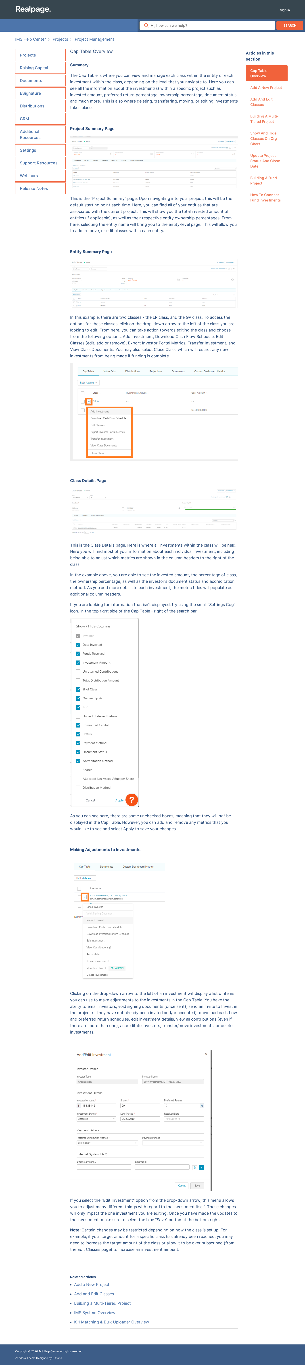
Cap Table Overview (258, 73)
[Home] (33, 9)
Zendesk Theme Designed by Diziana (38, 1358)
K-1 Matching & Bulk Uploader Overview (111, 1322)
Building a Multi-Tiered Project (264, 119)
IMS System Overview (94, 1312)
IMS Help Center (30, 39)
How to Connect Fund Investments (265, 197)
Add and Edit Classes (261, 102)
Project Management (94, 39)
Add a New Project (266, 87)
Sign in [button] (285, 10)
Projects (60, 39)
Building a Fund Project (263, 180)
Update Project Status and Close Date (265, 160)
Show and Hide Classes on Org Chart (263, 138)
